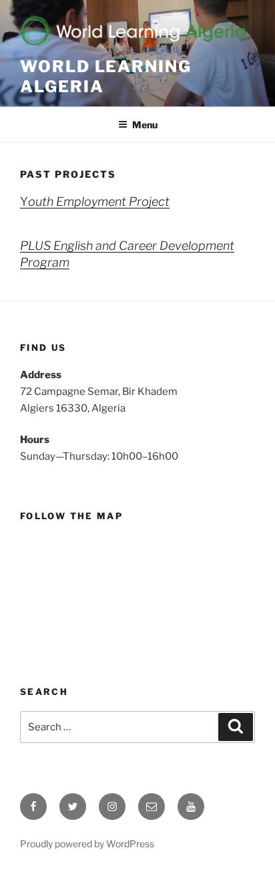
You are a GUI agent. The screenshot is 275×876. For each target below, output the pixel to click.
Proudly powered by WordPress (87, 843)
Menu (145, 124)
